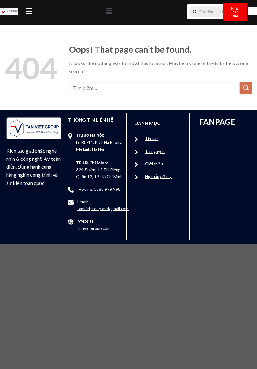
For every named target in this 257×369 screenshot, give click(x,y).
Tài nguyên (155, 151)
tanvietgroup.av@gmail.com (103, 208)
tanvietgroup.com (94, 228)
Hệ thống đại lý (158, 176)
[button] (29, 11)
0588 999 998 (107, 189)
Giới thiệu (154, 163)
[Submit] (246, 88)
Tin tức (151, 138)
